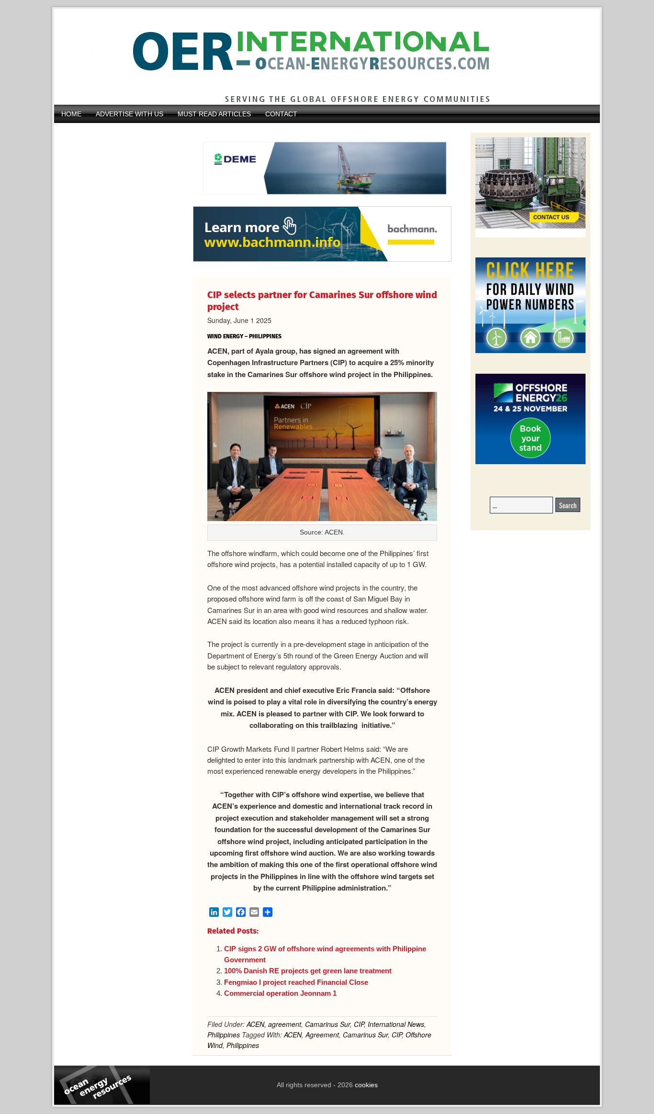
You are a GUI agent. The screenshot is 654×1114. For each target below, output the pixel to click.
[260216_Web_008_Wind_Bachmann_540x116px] (322, 260)
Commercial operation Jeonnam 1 (280, 993)
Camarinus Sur (327, 1024)
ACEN (255, 1024)
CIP (359, 1024)
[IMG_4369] (322, 201)
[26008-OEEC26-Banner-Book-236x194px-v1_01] (530, 462)
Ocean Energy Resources (319, 56)
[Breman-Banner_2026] (530, 235)
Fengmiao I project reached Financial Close (296, 982)
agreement (284, 1024)
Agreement (322, 1034)
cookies (365, 1085)
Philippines (223, 1034)
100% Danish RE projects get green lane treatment (308, 971)
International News (396, 1024)
